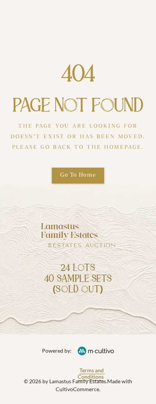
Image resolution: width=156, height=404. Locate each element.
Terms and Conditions (91, 373)
